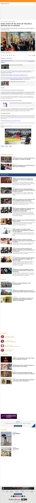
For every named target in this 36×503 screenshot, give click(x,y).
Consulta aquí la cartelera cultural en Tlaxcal (13, 120)
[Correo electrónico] (9, 55)
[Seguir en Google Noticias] (34, 55)
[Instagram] (18, 496)
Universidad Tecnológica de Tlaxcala (16, 79)
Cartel (10, 146)
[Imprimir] (13, 55)
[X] (3, 55)
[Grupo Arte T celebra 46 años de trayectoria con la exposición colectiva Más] (6, 381)
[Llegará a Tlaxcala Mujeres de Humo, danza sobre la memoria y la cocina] (6, 359)
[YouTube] (16, 496)
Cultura (2, 146)
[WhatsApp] (5, 55)
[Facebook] (1, 55)
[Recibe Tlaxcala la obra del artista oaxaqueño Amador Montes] (6, 222)
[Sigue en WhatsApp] (33, 55)
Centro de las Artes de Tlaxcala (7, 60)
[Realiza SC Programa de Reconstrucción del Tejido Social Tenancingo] (6, 167)
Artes (6, 146)
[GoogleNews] (20, 496)
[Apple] (22, 496)
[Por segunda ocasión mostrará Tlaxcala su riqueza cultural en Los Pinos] (6, 367)
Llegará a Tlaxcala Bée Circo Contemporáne (15, 100)
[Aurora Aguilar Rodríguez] (2, 341)
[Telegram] (7, 55)
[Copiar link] (11, 55)
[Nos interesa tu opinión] (18, 488)
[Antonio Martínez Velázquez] (2, 336)
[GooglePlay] (24, 496)
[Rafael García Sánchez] (2, 346)
